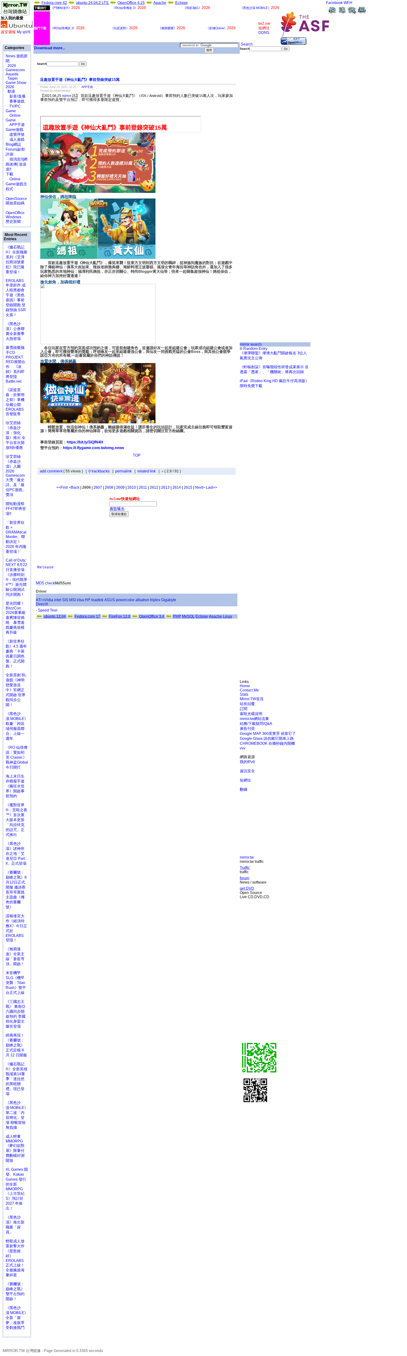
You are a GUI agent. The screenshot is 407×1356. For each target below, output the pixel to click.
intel (57, 600)
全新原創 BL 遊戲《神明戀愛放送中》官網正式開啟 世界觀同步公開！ (16, 690)
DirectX (42, 604)
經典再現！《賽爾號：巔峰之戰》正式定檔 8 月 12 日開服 (16, 1045)
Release (45, 567)
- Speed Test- (47, 610)
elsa (80, 600)
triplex (155, 600)
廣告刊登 (247, 729)
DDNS (263, 33)
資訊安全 (247, 771)
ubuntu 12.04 (55, 616)
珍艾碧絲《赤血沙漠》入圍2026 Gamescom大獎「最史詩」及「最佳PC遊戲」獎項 (16, 476)
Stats (244, 694)
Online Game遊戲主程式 (16, 184)
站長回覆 (247, 704)
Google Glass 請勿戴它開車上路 (267, 738)
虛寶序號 (15, 134)
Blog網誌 (13, 144)
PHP (177, 616)
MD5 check (45, 583)
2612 (154, 487)
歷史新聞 (13, 221)
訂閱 (243, 709)
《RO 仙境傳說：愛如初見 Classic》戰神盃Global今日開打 (17, 757)
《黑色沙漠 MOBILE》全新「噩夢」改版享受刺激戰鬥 (17, 1318)
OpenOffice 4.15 (131, 3)
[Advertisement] (256, 130)
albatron (142, 600)
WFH (348, 3)
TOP (137, 455)
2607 (98, 487)
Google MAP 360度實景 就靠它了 (268, 734)
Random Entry (254, 349)
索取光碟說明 (251, 714)
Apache (159, 3)
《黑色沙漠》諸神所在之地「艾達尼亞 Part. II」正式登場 (16, 853)
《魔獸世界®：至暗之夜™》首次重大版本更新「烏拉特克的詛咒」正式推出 (16, 820)
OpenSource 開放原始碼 (16, 198)
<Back (74, 487)
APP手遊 (15, 125)
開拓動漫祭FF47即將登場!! (16, 509)
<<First (62, 487)
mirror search (251, 344)
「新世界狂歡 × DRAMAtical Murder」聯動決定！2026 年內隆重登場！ (16, 537)
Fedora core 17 (87, 616)
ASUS (109, 600)
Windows (13, 217)
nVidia (47, 600)
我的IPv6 (247, 762)
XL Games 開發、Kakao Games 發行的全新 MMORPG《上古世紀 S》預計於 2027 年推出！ (17, 1188)
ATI (38, 600)
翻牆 (243, 789)
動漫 (11, 91)
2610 (131, 487)
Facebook (334, 3)
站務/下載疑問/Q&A (256, 724)
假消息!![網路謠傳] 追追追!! (16, 164)
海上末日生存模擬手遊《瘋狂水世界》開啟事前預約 (15, 786)
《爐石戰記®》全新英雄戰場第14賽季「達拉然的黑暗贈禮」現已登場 (16, 1079)
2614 (176, 487)
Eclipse (181, 3)
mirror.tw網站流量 (254, 719)
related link (146, 471)
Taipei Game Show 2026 (16, 82)
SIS (65, 600)
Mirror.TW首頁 (252, 699)
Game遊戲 (14, 130)
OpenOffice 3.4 (151, 616)
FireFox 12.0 (119, 616)
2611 (143, 487)
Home (245, 686)
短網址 (245, 780)
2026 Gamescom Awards (15, 70)
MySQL (188, 616)
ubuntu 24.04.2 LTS (93, 3)
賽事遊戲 (15, 101)
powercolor (125, 600)
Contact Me (249, 690)
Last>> (211, 487)
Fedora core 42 (54, 3)
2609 (120, 487)
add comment (51, 471)
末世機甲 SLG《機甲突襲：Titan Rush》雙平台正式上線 (16, 983)
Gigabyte (168, 600)
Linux (227, 616)
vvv (242, 748)
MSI (72, 600)
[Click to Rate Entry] (162, 471)
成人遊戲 (15, 139)
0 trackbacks (99, 471)
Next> (200, 487)
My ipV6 (23, 32)
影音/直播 (15, 96)
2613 (165, 487)
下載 (9, 174)
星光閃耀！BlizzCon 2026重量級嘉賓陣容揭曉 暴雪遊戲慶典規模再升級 (15, 617)
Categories (14, 48)
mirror (66, 96)
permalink (123, 471)
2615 (188, 487)
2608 (109, 487)
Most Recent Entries (15, 237)
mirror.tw (247, 857)
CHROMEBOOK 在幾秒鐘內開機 (267, 743)
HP (87, 600)
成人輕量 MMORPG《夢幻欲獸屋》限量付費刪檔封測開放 (15, 1148)
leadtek (97, 600)
